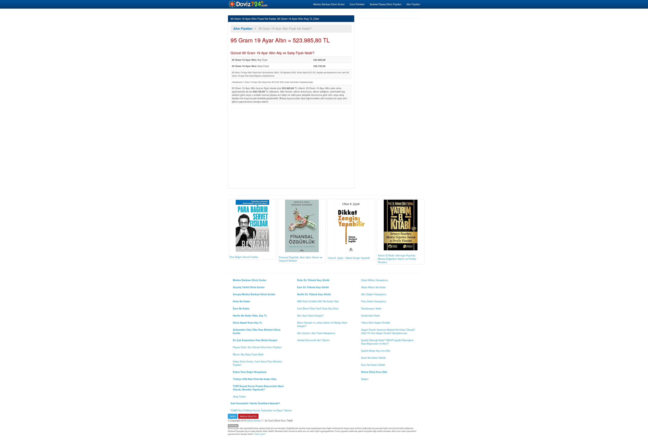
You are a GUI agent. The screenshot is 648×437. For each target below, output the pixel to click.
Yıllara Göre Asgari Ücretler (375, 322)
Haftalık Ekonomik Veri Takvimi (313, 340)
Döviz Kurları (254, 420)
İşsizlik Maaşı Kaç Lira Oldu (375, 350)
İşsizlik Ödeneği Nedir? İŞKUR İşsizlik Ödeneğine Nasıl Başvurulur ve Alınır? (387, 341)
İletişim (365, 379)
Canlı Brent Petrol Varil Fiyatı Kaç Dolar (318, 308)
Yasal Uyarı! (259, 433)
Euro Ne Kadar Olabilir (373, 364)
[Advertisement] (291, 148)
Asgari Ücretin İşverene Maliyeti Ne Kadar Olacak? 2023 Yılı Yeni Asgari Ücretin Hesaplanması (388, 331)
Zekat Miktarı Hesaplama (374, 280)
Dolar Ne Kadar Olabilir (373, 357)
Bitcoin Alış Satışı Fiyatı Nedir (248, 354)
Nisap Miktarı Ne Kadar (373, 287)
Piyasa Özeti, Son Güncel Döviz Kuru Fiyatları (257, 347)
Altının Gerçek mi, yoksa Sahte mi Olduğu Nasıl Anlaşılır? (322, 324)
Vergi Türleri (239, 396)
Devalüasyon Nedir (371, 308)
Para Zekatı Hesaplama (373, 301)
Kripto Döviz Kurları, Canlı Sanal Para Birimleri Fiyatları (257, 363)
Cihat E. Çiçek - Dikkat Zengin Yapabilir (349, 258)
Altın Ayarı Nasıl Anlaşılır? (310, 315)
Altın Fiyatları (413, 4)
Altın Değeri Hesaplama (373, 294)
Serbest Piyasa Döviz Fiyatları (385, 4)
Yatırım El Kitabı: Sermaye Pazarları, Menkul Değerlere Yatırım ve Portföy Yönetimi (397, 259)
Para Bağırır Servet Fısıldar (244, 257)
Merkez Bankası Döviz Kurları (329, 4)
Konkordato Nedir (370, 315)
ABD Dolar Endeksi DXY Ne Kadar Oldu (318, 301)
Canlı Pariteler (357, 4)
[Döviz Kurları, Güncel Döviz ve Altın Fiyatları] (248, 4)
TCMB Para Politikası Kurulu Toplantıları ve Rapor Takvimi (261, 410)
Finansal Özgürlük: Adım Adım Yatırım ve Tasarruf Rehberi (300, 259)
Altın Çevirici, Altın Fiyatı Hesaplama (316, 333)
